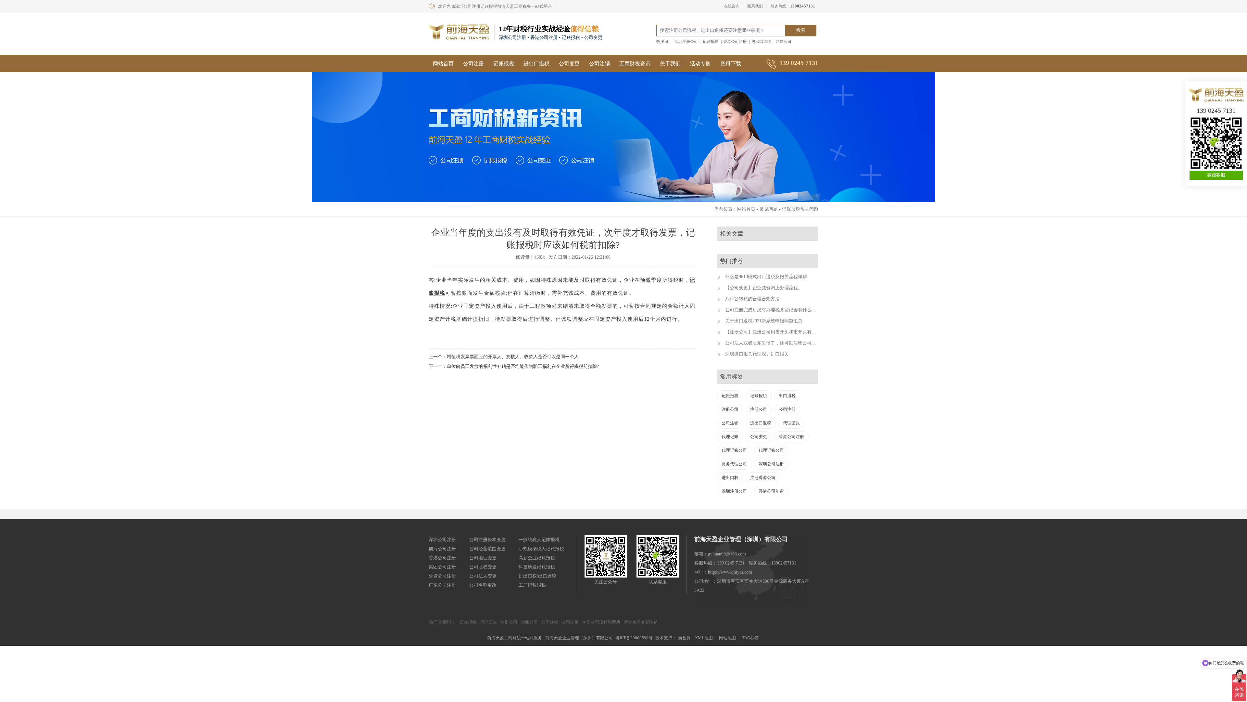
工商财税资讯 (634, 63)
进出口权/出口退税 (537, 576)
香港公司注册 (735, 41)
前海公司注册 (442, 548)
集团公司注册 (442, 567)
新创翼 (684, 637)
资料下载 (730, 63)
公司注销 (599, 63)
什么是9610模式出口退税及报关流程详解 (766, 276)
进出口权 (730, 477)
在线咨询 (731, 6)
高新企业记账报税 (537, 557)
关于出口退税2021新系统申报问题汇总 (763, 320)
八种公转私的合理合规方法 (752, 298)
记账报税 (710, 41)
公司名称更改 (483, 585)
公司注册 (473, 63)
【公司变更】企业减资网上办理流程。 (763, 287)
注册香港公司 (762, 477)
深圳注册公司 (686, 41)
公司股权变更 (483, 567)
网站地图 (727, 637)
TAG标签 (750, 637)
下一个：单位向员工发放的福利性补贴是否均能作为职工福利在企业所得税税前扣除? (514, 366)
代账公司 (529, 622)
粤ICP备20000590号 (634, 637)
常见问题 (769, 209)
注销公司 (783, 41)
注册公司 (730, 409)
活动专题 (700, 63)
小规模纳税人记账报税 (541, 548)
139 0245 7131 (1216, 110)
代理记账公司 (734, 450)
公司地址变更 (483, 557)
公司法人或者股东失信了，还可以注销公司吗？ (773, 343)
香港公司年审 (771, 491)
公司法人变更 (483, 576)
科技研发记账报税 (537, 567)
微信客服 (1216, 175)
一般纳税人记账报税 (539, 539)
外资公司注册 (442, 576)
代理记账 (791, 423)
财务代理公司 (734, 464)
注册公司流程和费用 (601, 622)
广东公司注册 (442, 585)
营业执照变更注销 (641, 622)
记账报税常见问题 (800, 209)
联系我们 (755, 6)
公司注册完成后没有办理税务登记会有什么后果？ (775, 309)
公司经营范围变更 (487, 548)
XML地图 (704, 637)
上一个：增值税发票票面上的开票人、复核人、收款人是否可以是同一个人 (504, 356)
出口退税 (787, 395)
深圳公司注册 (771, 464)
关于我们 (670, 63)
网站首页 (443, 63)
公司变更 (569, 63)
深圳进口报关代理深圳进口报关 (757, 354)
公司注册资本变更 (487, 539)
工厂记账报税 (532, 585)
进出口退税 (761, 41)
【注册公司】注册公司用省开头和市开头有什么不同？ (779, 332)
